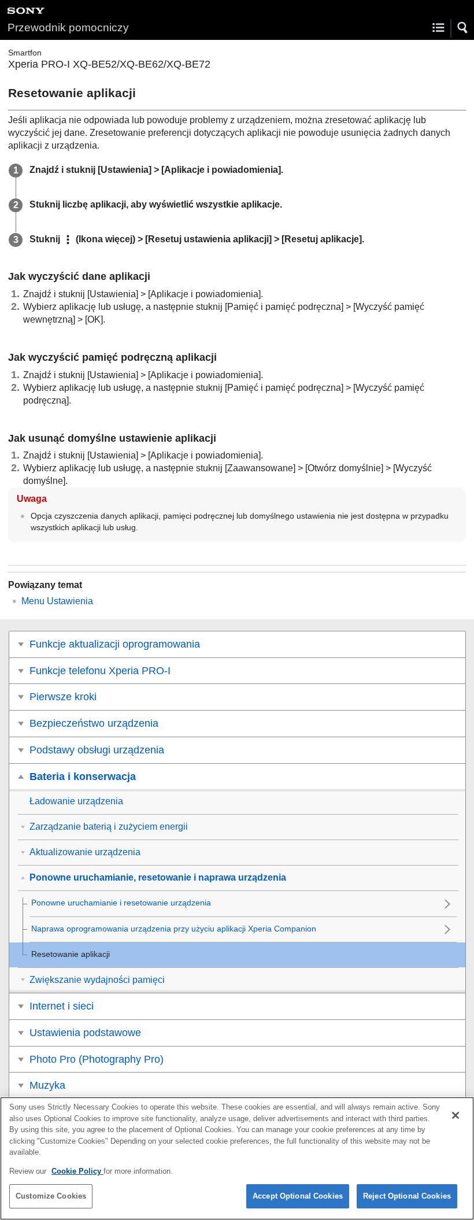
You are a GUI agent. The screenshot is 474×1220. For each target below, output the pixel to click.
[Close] (455, 1115)
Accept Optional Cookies (298, 1196)
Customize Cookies (51, 1196)
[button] (463, 28)
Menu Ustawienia (57, 601)
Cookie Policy (77, 1171)
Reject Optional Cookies (407, 1196)
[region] (237, 1158)
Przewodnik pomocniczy (68, 27)
